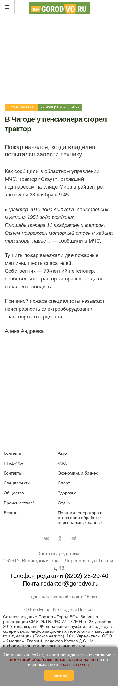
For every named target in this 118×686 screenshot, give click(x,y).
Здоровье (67, 492)
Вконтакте (46, 538)
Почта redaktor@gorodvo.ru (61, 583)
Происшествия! (21, 107)
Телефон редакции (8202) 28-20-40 (59, 575)
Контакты (13, 453)
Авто (62, 453)
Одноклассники (59, 538)
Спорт (64, 483)
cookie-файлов (74, 664)
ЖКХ (62, 463)
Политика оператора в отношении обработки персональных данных (80, 517)
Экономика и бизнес (78, 473)
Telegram (73, 538)
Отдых (64, 502)
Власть (10, 512)
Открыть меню (7, 7)
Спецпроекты (17, 483)
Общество (14, 492)
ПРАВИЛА (13, 463)
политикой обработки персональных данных (54, 659)
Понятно (59, 675)
